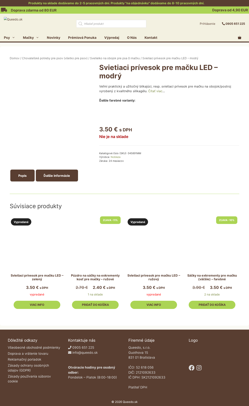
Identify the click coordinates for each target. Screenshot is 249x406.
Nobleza (115, 157)
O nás (132, 38)
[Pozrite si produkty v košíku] (239, 38)
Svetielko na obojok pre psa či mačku (115, 58)
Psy (7, 38)
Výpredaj (111, 38)
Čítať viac (155, 91)
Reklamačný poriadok (24, 359)
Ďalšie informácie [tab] (57, 176)
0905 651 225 (235, 24)
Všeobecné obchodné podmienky (34, 347)
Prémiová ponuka (82, 38)
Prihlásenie (207, 24)
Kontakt (151, 38)
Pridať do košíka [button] (95, 305)
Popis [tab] (22, 176)
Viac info (37, 305)
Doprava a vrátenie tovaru (28, 354)
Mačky (28, 38)
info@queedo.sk (85, 353)
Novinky (53, 38)
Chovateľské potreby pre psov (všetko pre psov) (55, 58)
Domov (14, 58)
